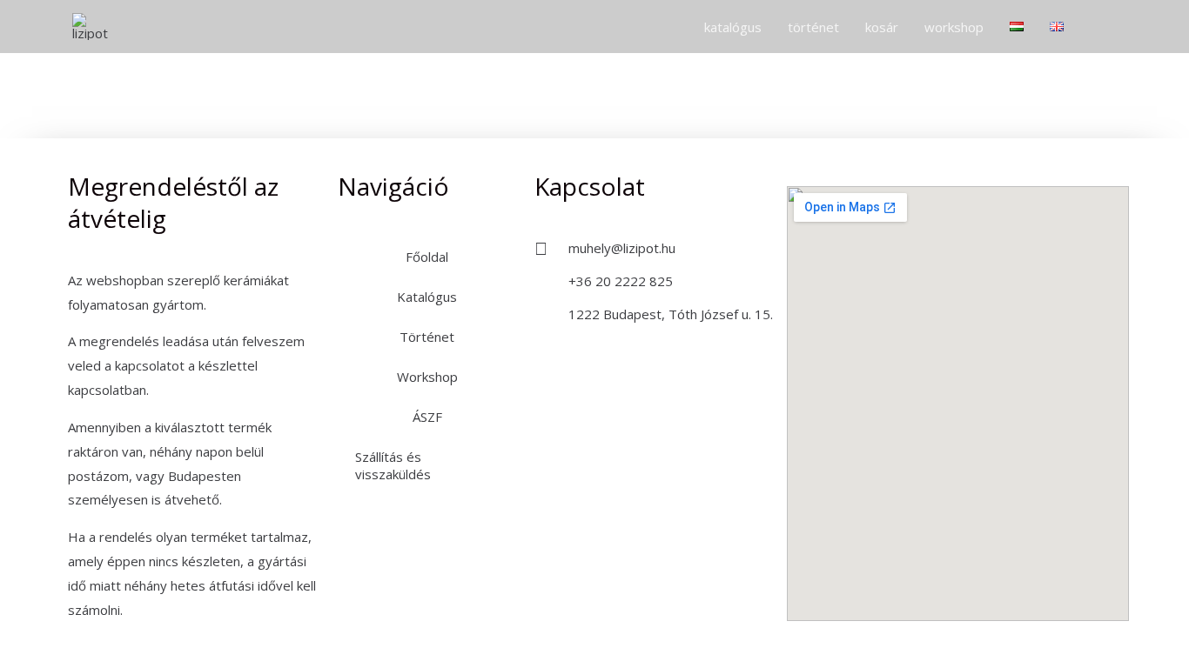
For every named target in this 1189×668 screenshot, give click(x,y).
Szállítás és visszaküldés (393, 465)
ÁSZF (427, 416)
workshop (954, 27)
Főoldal (427, 256)
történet (813, 27)
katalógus (733, 27)
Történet (427, 336)
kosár (881, 27)
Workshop (427, 376)
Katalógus (427, 296)
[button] (1097, 27)
